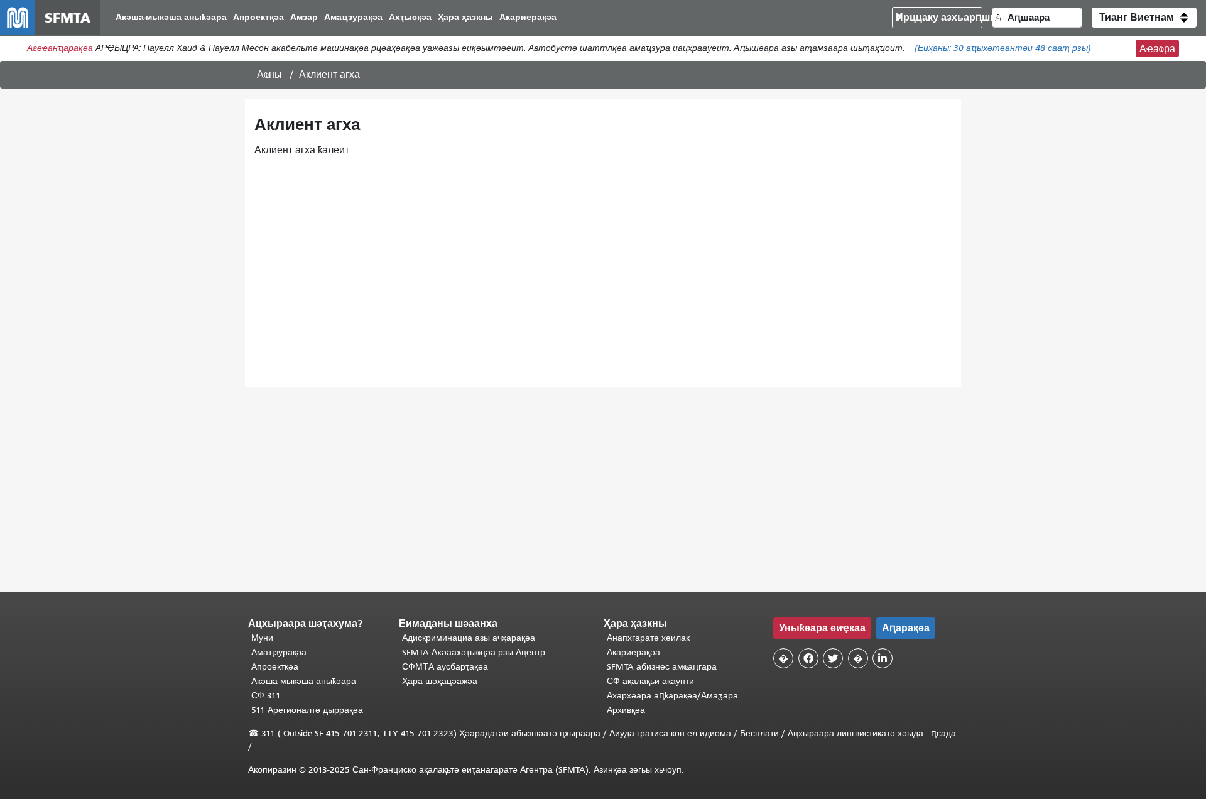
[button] (1144, 18)
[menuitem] (171, 18)
